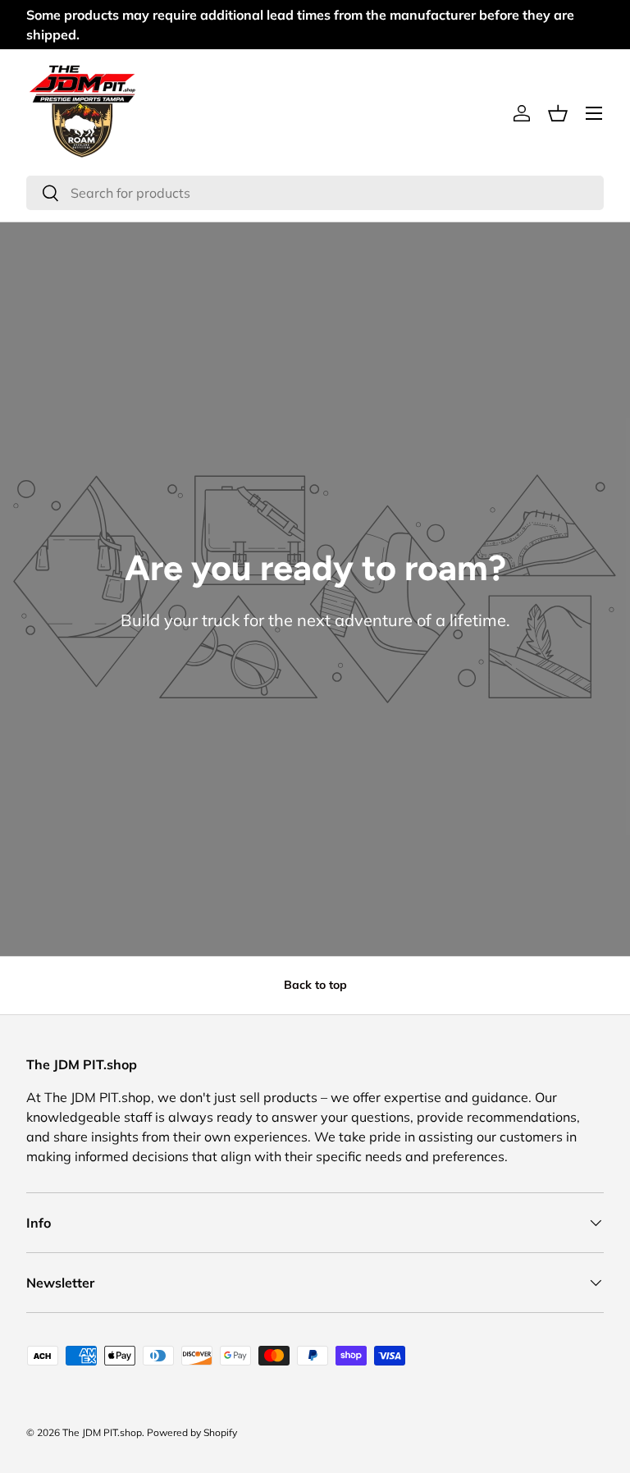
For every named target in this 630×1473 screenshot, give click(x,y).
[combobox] (315, 193)
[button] (558, 113)
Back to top (315, 984)
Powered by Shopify (192, 1432)
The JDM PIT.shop (102, 1432)
